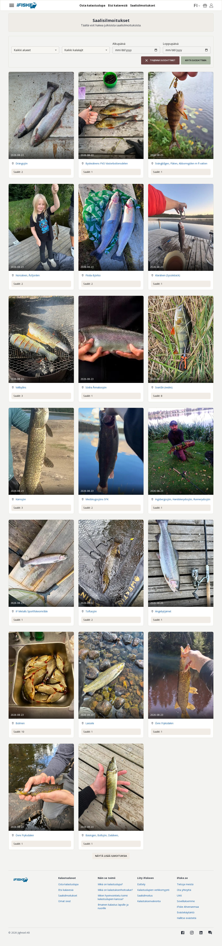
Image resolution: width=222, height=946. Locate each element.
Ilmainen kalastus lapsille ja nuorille (113, 906)
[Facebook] (182, 932)
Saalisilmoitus (145, 895)
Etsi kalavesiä (65, 890)
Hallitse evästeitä (186, 918)
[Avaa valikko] (12, 5)
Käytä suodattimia (195, 60)
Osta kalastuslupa (68, 884)
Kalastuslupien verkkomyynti (153, 890)
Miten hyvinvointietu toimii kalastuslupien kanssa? (113, 897)
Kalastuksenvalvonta (149, 901)
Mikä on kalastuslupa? (110, 884)
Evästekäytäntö (185, 912)
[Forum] (210, 932)
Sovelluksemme (186, 901)
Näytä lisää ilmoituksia (111, 855)
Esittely (141, 884)
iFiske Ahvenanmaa (188, 906)
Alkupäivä (118, 44)
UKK (179, 895)
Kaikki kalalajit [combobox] (73, 50)
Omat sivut (64, 901)
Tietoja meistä (185, 884)
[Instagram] (191, 932)
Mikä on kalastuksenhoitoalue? (115, 890)
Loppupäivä (170, 44)
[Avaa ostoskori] (205, 6)
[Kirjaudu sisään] (211, 6)
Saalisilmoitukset (67, 895)
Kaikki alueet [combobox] (22, 50)
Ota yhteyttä (184, 890)
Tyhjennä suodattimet (162, 60)
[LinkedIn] (200, 932)
